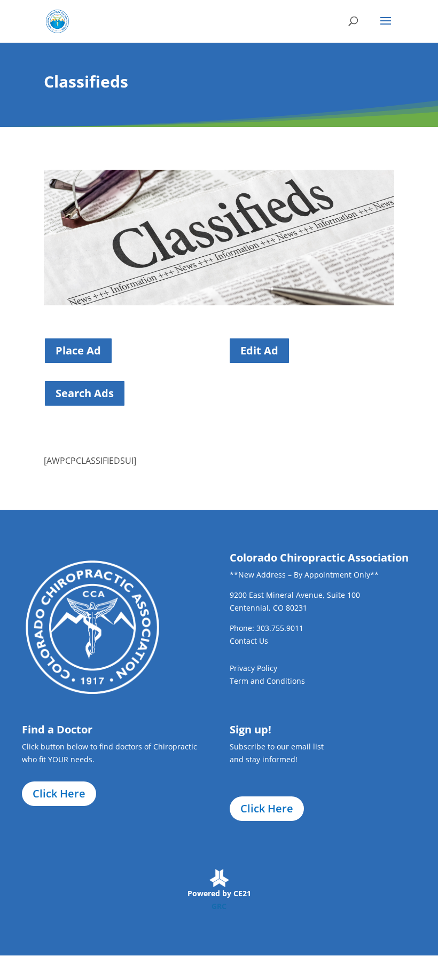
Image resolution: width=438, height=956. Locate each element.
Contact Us (249, 641)
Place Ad (78, 350)
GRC (219, 906)
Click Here (59, 793)
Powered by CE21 (219, 893)
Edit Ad (259, 350)
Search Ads (85, 393)
